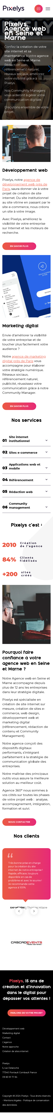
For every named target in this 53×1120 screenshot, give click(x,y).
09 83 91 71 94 (9, 1084)
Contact (6, 1045)
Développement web (13, 1036)
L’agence (7, 1050)
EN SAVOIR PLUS (19, 246)
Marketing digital (11, 1040)
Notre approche (10, 1054)
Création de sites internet (15, 1059)
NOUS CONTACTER (19, 822)
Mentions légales (12, 1108)
